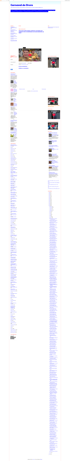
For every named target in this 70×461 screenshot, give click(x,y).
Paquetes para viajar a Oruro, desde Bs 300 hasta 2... (53, 271)
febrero (50, 217)
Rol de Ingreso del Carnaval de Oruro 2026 (29, 11)
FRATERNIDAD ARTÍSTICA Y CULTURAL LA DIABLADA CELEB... (53, 287)
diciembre (50, 206)
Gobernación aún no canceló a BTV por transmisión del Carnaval (14, 74)
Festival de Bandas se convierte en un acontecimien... (53, 389)
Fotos (48, 10)
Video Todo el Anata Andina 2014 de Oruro (53, 106)
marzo (50, 216)
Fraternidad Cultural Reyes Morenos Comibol (14, 255)
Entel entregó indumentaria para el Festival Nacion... (53, 406)
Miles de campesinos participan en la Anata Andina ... (53, 228)
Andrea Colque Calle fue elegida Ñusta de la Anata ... (53, 266)
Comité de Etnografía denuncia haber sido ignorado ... (53, 235)
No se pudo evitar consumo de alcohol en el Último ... (53, 318)
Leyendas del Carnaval (13, 297)
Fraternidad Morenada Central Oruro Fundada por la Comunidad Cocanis (14, 277)
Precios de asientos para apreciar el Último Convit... (53, 314)
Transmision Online (13, 324)
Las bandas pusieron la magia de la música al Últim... (53, 300)
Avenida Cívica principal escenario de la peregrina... (53, 280)
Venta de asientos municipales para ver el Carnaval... (53, 240)
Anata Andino (28, 10)
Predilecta (24, 10)
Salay (11, 315)
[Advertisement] (35, 19)
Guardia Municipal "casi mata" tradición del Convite (53, 316)
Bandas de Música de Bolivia (53, 140)
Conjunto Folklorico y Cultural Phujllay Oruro (13, 201)
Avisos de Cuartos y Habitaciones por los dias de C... (53, 259)
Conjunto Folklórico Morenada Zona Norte (13, 190)
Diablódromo (12, 231)
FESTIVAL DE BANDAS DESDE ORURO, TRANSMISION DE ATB (53, 380)
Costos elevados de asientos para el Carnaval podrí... (53, 404)
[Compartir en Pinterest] (31, 63)
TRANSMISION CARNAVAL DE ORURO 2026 (14, 28)
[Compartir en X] (29, 63)
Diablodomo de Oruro (52, 165)
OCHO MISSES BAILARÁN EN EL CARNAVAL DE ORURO (53, 321)
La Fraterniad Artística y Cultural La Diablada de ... (53, 438)
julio (50, 212)
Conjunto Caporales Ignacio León (13, 181)
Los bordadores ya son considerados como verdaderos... (52, 449)
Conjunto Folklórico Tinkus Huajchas (13, 194)
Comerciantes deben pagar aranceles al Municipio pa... (53, 425)
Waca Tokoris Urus (13, 332)
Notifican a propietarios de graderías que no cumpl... (53, 277)
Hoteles (50, 153)
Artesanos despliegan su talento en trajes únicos (53, 442)
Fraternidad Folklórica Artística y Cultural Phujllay (13, 262)
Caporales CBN (13, 157)
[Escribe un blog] (28, 63)
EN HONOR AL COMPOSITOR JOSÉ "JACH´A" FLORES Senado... (53, 393)
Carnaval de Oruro (22, 5)
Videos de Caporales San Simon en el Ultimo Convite (53, 255)
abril (50, 215)
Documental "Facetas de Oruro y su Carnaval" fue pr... (53, 262)
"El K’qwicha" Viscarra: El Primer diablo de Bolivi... (53, 363)
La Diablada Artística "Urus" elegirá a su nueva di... (52, 387)
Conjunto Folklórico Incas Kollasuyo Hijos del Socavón (14, 188)
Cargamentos (12, 160)
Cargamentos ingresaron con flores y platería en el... (53, 298)
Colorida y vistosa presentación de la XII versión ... (53, 231)
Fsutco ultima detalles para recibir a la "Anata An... (52, 291)
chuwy (33, 459)
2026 (49, 192)
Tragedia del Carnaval (40, 10)
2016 (49, 203)
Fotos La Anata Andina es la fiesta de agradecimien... (52, 237)
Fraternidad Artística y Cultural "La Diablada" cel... (53, 275)
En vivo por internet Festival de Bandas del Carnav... (53, 382)
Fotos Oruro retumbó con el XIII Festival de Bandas (53, 351)
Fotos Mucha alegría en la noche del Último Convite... (53, 305)
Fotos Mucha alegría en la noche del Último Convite (52, 312)
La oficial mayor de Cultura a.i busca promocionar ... (53, 365)
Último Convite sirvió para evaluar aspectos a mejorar (53, 294)
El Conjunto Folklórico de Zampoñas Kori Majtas (14, 235)
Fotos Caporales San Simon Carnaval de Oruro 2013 (15, 129)
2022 (49, 196)
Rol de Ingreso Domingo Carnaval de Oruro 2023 (14, 40)
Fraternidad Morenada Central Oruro (13, 275)
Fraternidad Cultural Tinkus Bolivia (13, 257)
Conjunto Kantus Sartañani (13, 203)
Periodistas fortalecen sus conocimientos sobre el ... (52, 395)
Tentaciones (20, 10)
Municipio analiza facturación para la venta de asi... (53, 376)
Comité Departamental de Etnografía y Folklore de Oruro (14, 176)
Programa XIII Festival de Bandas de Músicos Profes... (53, 374)
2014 (49, 205)
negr (11, 301)
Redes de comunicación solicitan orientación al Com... (53, 301)
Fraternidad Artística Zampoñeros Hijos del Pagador (13, 244)
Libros (11, 299)
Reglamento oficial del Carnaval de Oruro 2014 (53, 420)
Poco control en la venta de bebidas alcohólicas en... (52, 244)
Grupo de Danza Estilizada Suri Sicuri (13, 289)
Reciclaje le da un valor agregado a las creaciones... (53, 331)
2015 (49, 204)
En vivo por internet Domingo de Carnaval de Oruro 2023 (14, 36)
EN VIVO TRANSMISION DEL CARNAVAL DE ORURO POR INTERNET (14, 132)
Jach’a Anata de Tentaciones (13, 295)
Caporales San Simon (33, 10)
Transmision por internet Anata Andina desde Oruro (53, 261)
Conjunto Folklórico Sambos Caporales (13, 192)
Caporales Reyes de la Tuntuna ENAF (13, 159)
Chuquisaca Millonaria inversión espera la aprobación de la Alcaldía (55, 155)
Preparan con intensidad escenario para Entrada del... (53, 282)
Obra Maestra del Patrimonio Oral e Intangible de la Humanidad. (13, 307)
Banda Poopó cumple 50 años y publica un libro (53, 222)
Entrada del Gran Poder (52, 160)
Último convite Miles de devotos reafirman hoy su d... (53, 339)
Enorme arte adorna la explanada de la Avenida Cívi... (52, 336)
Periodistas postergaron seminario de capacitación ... (53, 434)
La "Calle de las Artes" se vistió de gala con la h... (53, 445)
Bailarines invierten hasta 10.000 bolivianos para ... (52, 325)
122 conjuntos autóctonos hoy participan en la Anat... (53, 268)
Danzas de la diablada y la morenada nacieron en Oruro (53, 319)
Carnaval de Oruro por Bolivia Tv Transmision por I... (53, 219)
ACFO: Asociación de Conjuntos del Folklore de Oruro (14, 145)
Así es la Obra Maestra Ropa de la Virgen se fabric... (53, 402)
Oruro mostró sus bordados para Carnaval (52, 429)
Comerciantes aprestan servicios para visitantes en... (53, 346)
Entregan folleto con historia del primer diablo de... (53, 427)
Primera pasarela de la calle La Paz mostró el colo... (53, 443)
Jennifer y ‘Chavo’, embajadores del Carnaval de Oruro (53, 327)
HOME (12, 10)
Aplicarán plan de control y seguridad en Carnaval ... (52, 352)
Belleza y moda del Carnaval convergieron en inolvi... (53, 372)
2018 (49, 201)
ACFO (54, 10)
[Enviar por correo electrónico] (28, 63)
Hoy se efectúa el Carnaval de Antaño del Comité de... (53, 238)
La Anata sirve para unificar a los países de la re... (53, 226)
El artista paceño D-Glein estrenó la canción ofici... (52, 289)
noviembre (50, 207)
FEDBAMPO (12, 237)
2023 (49, 195)
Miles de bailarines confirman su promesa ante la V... (53, 323)
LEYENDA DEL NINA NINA (15, 135)
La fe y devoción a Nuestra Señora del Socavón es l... (53, 433)
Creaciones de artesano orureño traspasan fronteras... (53, 270)
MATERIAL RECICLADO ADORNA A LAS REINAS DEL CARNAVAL (53, 285)
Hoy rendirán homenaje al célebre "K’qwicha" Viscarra (53, 391)
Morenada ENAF (13, 300)
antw (11, 152)
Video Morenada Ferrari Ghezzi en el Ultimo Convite (53, 251)
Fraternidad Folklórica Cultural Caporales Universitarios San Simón (14, 264)
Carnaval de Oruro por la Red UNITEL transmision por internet (14, 121)
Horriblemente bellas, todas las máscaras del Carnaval (53, 221)
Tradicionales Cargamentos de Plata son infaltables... (53, 293)
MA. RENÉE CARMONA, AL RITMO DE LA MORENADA (53, 279)
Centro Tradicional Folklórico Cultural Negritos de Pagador (13, 172)
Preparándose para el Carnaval (53, 451)
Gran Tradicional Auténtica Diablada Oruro (14, 286)
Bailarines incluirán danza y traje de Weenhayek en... (53, 296)
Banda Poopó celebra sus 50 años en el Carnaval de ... (53, 385)
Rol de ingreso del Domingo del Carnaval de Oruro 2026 (41, 11)
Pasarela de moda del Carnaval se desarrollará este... (53, 409)
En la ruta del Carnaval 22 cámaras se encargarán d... (53, 246)
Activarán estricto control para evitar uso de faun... (53, 370)
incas (11, 292)
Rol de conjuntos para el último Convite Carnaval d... (53, 418)
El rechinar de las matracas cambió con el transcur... (52, 408)
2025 (49, 193)
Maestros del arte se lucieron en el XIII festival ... (53, 337)
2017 (49, 202)
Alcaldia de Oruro (13, 148)
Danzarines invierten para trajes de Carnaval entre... (53, 273)
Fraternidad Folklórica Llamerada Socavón (13, 269)
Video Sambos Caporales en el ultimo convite (53, 249)
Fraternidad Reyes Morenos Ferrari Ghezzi (14, 282)
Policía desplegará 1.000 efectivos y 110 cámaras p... (53, 400)
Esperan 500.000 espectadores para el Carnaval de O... (53, 411)
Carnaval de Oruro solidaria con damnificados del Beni (53, 358)
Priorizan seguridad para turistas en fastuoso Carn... (53, 229)
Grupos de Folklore (51, 148)
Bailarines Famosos (13, 153)
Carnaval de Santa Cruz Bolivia (53, 145)
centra (11, 166)
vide (11, 327)
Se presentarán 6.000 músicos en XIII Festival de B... (53, 415)
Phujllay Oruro (12, 310)
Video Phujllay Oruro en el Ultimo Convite (52, 253)
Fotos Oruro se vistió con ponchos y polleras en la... (53, 233)
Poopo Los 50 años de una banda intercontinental (52, 344)
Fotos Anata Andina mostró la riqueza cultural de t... (53, 224)
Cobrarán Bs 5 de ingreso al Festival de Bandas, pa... (53, 416)
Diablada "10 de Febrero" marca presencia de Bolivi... (53, 447)
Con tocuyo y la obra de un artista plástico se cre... (52, 264)
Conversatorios (12, 221)
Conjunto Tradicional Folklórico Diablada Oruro (14, 211)
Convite (45, 10)
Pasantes (12, 309)
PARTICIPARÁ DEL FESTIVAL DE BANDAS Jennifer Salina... (53, 384)
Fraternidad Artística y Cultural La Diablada (13, 242)
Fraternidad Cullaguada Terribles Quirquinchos (14, 252)
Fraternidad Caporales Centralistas (13, 248)
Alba (11, 147)
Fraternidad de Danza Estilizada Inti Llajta (13, 259)
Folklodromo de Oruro (52, 172)
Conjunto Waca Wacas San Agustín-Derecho (13, 218)
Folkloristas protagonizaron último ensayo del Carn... (52, 436)
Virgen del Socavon (13, 329)
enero (50, 452)
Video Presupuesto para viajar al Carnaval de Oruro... (53, 256)
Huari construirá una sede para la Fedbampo (53, 356)
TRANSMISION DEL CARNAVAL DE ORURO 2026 (16, 11)
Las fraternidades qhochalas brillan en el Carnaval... (53, 343)
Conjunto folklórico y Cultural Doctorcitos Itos (14, 198)
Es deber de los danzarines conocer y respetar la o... (52, 397)
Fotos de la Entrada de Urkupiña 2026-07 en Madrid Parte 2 (55, 135)
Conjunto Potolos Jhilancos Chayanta (13, 207)
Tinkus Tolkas (12, 321)
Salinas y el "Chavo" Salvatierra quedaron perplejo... (53, 333)
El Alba (11, 232)
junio (50, 213)
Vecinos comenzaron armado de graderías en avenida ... (53, 413)
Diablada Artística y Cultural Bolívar (13, 227)
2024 (49, 194)
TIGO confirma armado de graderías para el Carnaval (53, 399)
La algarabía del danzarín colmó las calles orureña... (53, 431)
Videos (51, 10)
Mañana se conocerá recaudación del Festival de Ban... (53, 349)
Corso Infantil (12, 223)
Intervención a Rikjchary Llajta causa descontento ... (53, 422)
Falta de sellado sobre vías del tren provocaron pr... (53, 310)
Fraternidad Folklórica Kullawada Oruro (13, 267)
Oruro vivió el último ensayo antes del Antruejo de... (52, 303)
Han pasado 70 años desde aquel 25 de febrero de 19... (53, 328)
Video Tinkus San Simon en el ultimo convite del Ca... (53, 247)
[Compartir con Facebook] (30, 63)
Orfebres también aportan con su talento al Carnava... (53, 424)
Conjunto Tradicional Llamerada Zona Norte (13, 214)
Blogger (41, 459)
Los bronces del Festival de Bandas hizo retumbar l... (52, 341)
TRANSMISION (16, 10)
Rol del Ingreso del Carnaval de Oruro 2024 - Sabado (15, 113)
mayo (50, 214)
